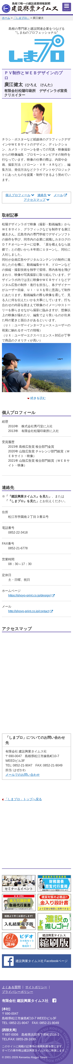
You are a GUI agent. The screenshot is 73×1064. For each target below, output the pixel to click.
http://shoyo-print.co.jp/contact (28, 611)
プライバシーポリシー (17, 991)
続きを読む (38, 398)
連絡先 (42, 195)
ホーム (6, 17)
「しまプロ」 (21, 17)
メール (58, 195)
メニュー (66, 9)
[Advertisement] (36, 835)
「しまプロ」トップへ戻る (23, 799)
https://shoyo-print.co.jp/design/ (29, 595)
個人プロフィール (17, 195)
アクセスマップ (35, 199)
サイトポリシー (36, 987)
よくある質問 (11, 987)
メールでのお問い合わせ (22, 774)
